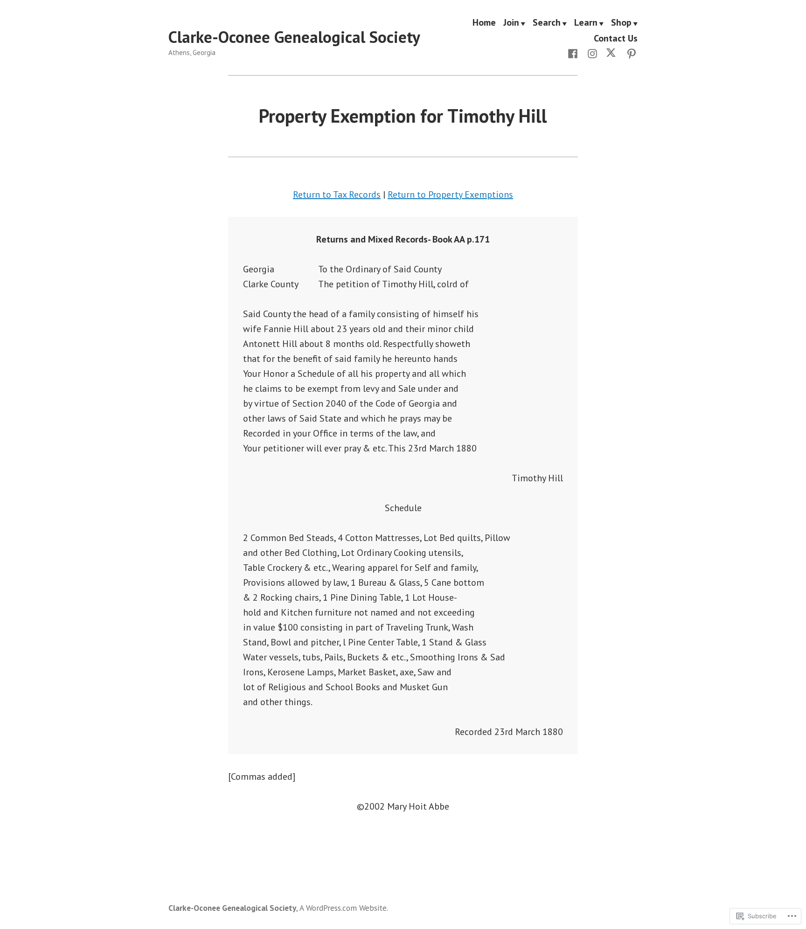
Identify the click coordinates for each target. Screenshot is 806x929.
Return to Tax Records (337, 194)
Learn (586, 23)
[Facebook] (575, 52)
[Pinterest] (630, 52)
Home (484, 23)
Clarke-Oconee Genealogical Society (294, 37)
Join (511, 23)
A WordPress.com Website (343, 907)
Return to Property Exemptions (450, 194)
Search (547, 23)
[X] (612, 52)
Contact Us (616, 38)
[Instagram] (592, 52)
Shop (621, 23)
